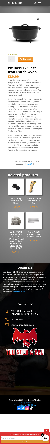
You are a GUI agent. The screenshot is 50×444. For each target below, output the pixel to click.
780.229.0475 (16, 319)
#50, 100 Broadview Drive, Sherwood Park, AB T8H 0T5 (24, 312)
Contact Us (28, 164)
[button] (38, 19)
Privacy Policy (25, 402)
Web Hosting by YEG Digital (25, 405)
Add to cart (25, 59)
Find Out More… (20, 291)
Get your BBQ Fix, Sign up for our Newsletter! (25, 434)
